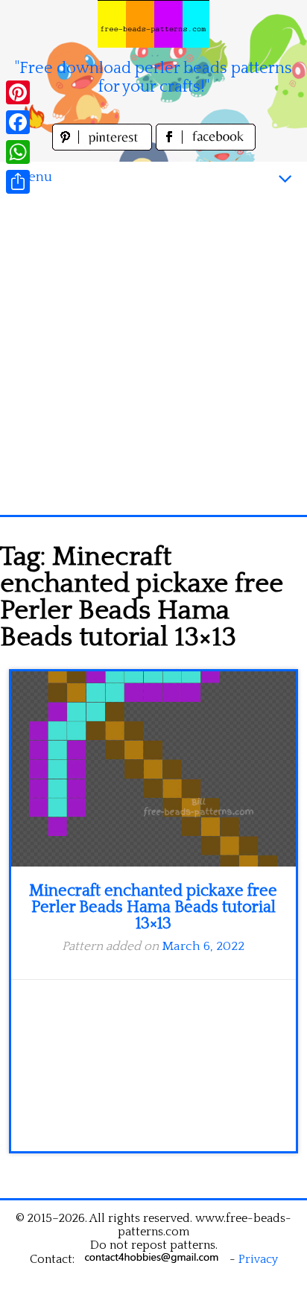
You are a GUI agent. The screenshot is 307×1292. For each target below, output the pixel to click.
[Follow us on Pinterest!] (104, 146)
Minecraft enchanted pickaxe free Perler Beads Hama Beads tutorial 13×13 (153, 907)
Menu (33, 177)
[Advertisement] (153, 353)
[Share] (18, 182)
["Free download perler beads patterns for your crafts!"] (153, 24)
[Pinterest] (18, 92)
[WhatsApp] (18, 152)
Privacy (258, 1259)
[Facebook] (18, 122)
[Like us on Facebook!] (206, 146)
